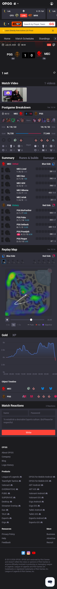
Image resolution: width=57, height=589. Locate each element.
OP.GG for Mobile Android (40, 476)
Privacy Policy (8, 534)
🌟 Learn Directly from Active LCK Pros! (17, 31)
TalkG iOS (33, 514)
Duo (3, 509)
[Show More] (16, 4)
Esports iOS (34, 522)
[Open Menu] (52, 4)
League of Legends (10, 476)
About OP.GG (8, 452)
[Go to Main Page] (7, 3)
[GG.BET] (17, 24)
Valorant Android (37, 493)
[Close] (53, 30)
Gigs (4, 522)
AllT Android (34, 485)
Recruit (50, 542)
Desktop (5, 501)
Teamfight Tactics (10, 480)
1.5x (19, 325)
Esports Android (36, 518)
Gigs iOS (33, 505)
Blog (4, 460)
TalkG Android (35, 509)
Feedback (6, 542)
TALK (4, 514)
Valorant (6, 485)
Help (4, 538)
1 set (5, 73)
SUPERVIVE (7, 497)
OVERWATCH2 (8, 489)
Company (6, 456)
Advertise (51, 538)
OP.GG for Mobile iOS (38, 480)
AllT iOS (32, 489)
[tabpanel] (28, 202)
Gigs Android (35, 501)
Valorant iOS (35, 497)
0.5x (8, 325)
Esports (5, 518)
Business (51, 534)
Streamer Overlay (10, 505)
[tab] (9, 158)
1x (13, 325)
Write (28, 432)
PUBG (4, 493)
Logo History (8, 465)
